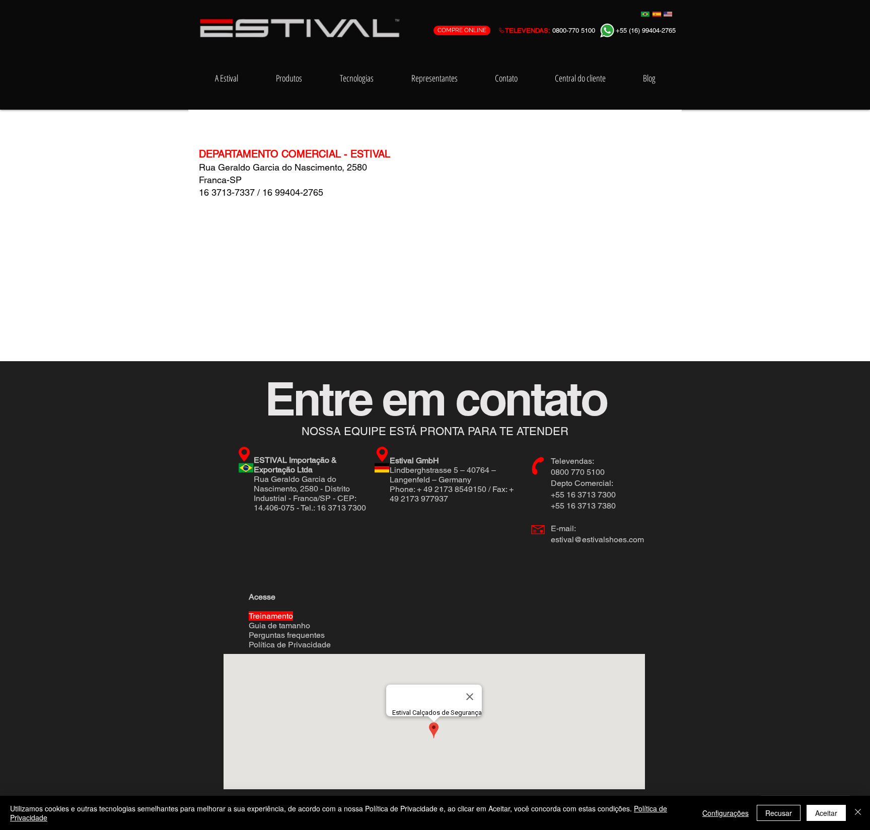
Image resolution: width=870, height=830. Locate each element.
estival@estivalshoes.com (597, 539)
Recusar (778, 813)
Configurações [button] (725, 813)
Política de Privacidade (290, 644)
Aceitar (826, 813)
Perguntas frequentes (287, 635)
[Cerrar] (858, 813)
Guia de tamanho (279, 625)
